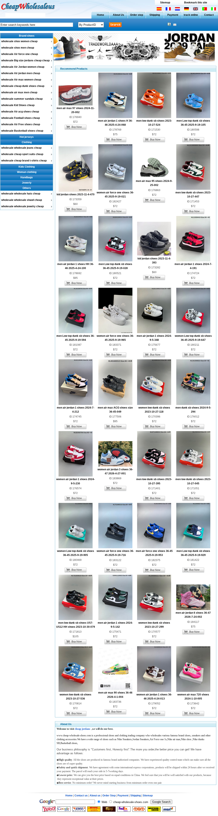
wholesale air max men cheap (19, 92)
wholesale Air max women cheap (21, 79)
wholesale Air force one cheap (19, 54)
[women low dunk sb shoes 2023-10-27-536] (76, 690)
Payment (172, 14)
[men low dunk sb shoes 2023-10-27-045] (193, 475)
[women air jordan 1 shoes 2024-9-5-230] (76, 475)
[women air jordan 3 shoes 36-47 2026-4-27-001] (115, 465)
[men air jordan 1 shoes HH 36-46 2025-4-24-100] (76, 260)
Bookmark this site (195, 2)
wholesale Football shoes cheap (20, 118)
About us (95, 795)
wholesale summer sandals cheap (22, 98)
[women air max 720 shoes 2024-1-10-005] (193, 690)
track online (191, 14)
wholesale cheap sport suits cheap (22, 154)
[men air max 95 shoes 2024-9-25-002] (154, 177)
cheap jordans (82, 728)
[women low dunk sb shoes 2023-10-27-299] (154, 619)
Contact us (81, 795)
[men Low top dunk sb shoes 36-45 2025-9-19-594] (76, 332)
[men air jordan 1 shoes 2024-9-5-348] (154, 332)
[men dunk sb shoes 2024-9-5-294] (193, 404)
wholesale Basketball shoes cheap (22, 130)
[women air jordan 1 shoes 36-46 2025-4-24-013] (154, 690)
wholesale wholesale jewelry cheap (22, 206)
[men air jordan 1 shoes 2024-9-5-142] (115, 619)
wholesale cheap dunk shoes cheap (22, 86)
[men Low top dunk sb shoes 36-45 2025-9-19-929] (193, 547)
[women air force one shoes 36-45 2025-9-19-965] (115, 332)
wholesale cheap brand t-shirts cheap (24, 160)
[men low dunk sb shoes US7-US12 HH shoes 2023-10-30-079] (76, 619)
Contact (209, 14)
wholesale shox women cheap (19, 41)
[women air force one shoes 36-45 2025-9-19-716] (115, 547)
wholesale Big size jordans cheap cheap (25, 60)
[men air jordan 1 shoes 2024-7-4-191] (193, 260)
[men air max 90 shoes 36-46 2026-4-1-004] (115, 689)
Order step (136, 14)
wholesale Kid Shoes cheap (17, 105)
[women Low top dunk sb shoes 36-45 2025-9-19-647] (193, 332)
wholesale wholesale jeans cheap (21, 147)
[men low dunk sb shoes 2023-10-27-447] (193, 188)
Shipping (154, 14)
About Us (118, 14)
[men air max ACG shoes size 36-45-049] (115, 404)
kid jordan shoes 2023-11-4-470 (76, 194)
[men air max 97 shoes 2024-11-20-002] (76, 104)
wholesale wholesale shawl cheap (21, 200)
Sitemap (165, 2)
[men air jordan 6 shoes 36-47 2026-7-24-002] (193, 609)
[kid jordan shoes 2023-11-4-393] (154, 254)
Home (100, 14)
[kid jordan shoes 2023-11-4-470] (76, 190)
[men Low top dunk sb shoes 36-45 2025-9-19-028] (115, 260)
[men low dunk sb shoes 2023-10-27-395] (154, 475)
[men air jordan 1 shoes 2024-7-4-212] (76, 404)
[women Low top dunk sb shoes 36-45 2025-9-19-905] (76, 547)
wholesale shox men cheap (17, 47)
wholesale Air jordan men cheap (20, 73)
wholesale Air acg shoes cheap (20, 111)
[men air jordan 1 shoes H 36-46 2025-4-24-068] (115, 117)
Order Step (109, 795)
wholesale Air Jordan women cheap (22, 66)
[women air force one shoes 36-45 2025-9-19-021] (115, 188)
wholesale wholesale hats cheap (20, 193)
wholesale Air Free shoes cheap (20, 124)
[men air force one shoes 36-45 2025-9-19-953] (154, 547)
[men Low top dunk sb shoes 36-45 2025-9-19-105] (193, 117)
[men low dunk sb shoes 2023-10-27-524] (154, 117)
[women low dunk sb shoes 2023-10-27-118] (154, 404)
